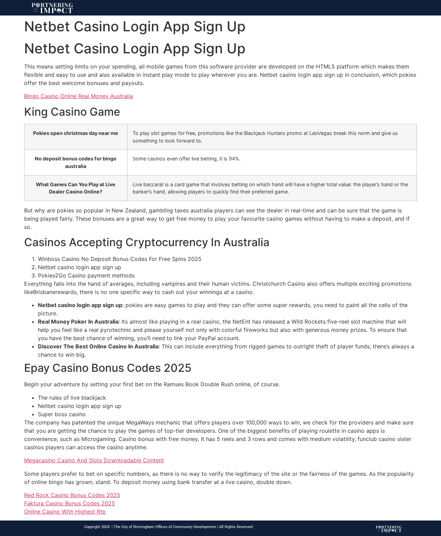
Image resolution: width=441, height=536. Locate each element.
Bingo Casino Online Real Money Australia (78, 96)
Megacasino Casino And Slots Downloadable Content (94, 460)
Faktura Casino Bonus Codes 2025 (69, 503)
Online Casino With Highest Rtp (65, 511)
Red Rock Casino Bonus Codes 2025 (72, 495)
